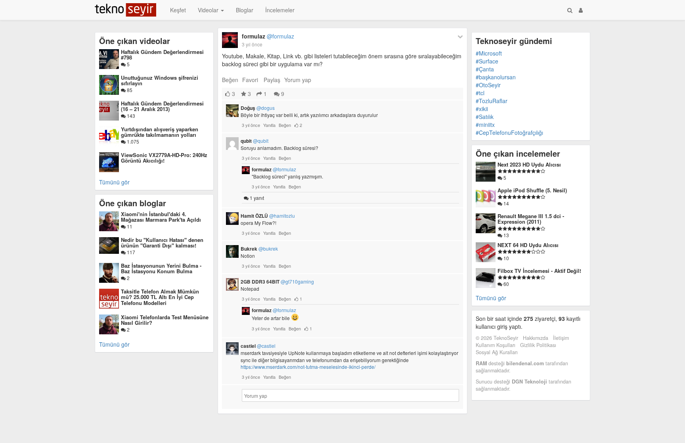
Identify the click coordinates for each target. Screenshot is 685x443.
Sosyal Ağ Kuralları (497, 352)
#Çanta (485, 69)
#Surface (487, 61)
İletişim (561, 337)
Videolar (209, 10)
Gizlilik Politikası (538, 345)
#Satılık (485, 117)
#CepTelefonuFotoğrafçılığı (509, 132)
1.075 (132, 141)
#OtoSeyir (488, 85)
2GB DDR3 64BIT (277, 281)
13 (505, 235)
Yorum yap (297, 80)
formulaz (268, 36)
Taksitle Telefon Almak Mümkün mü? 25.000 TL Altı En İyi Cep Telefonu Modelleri (160, 297)
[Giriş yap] (580, 10)
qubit (254, 140)
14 (505, 203)
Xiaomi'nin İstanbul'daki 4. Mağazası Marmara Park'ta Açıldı (161, 216)
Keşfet (178, 10)
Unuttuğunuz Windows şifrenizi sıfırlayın (159, 80)
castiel (258, 345)
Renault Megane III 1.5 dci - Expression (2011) (530, 218)
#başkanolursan (496, 77)
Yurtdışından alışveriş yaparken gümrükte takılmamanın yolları (159, 131)
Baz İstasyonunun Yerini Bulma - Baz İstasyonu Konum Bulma (161, 268)
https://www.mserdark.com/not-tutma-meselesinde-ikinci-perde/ (308, 366)
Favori (250, 80)
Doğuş (258, 107)
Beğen (230, 80)
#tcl (480, 93)
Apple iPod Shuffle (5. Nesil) (532, 190)
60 (505, 283)
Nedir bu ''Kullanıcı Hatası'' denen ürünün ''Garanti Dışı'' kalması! (162, 242)
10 (505, 258)
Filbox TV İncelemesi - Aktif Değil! (539, 270)
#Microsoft (489, 53)
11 (129, 226)
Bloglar (244, 10)
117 (130, 252)
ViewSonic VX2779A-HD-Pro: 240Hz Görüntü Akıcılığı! (164, 157)
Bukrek (259, 248)
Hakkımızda (535, 337)
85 (129, 89)
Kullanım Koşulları (495, 345)
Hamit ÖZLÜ (268, 215)
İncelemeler (280, 10)
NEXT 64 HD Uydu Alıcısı (528, 245)
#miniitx (485, 124)
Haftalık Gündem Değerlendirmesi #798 (162, 54)
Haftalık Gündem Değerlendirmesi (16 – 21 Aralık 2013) (162, 106)
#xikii (482, 109)
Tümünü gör (114, 182)
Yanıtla (269, 125)
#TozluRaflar (491, 101)
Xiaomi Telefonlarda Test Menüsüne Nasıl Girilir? (165, 319)
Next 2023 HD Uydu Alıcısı (529, 164)
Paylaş (272, 80)
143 (130, 115)
